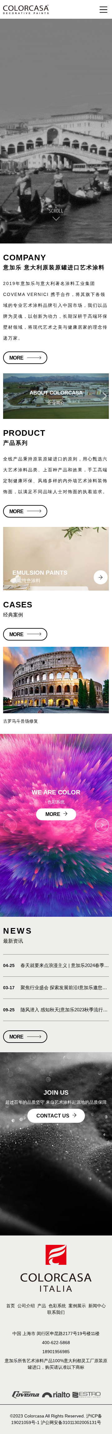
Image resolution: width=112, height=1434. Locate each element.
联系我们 (56, 1312)
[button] (104, 396)
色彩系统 (57, 1305)
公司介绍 (26, 1305)
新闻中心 (97, 1305)
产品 (41, 1305)
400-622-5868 (56, 1342)
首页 (10, 1305)
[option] (56, 559)
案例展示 (77, 1305)
